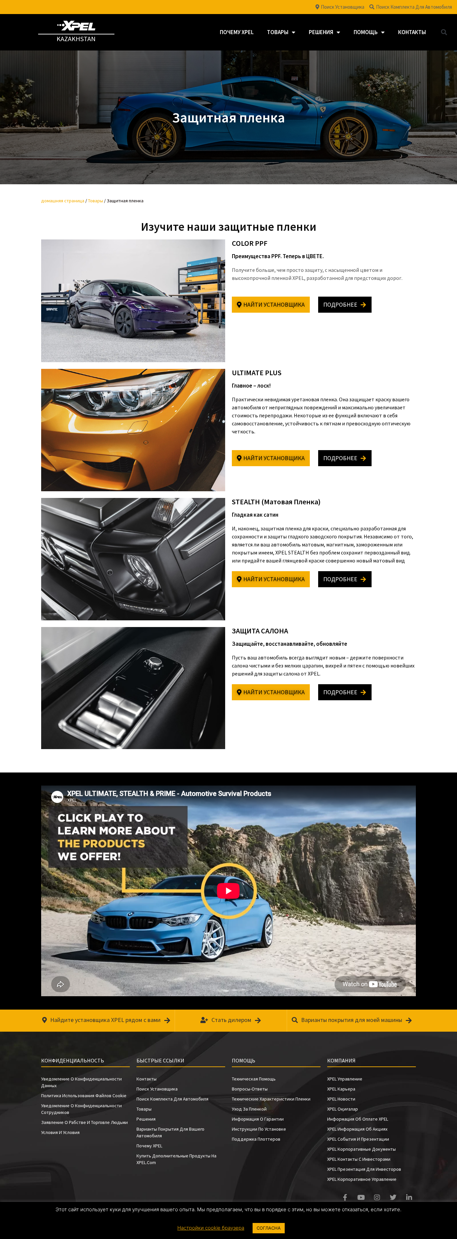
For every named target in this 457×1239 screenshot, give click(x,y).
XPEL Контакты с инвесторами (358, 1159)
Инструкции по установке (259, 1129)
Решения (321, 32)
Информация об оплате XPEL (357, 1119)
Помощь (366, 32)
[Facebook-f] (345, 1197)
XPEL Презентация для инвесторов (364, 1169)
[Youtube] (361, 1197)
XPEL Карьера (341, 1089)
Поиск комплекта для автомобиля (172, 1099)
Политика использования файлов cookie (83, 1096)
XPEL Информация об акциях (357, 1129)
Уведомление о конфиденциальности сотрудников (81, 1109)
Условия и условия (60, 1132)
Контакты (412, 32)
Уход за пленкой (249, 1109)
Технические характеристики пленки (271, 1099)
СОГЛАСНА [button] (269, 1228)
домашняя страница (62, 201)
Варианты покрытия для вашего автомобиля (170, 1132)
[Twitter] (393, 1197)
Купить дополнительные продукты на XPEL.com (176, 1159)
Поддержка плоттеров (256, 1139)
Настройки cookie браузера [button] (210, 1228)
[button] (444, 32)
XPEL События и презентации (358, 1139)
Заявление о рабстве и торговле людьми (84, 1122)
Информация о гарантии (258, 1119)
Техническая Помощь (254, 1079)
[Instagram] (377, 1197)
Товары (277, 32)
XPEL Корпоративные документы (361, 1149)
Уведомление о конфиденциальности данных (81, 1082)
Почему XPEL (237, 32)
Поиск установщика (157, 1089)
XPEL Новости (341, 1099)
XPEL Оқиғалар (342, 1109)
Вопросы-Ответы (250, 1089)
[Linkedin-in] (409, 1197)
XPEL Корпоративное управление (361, 1179)
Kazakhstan (76, 38)
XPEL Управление (344, 1079)
